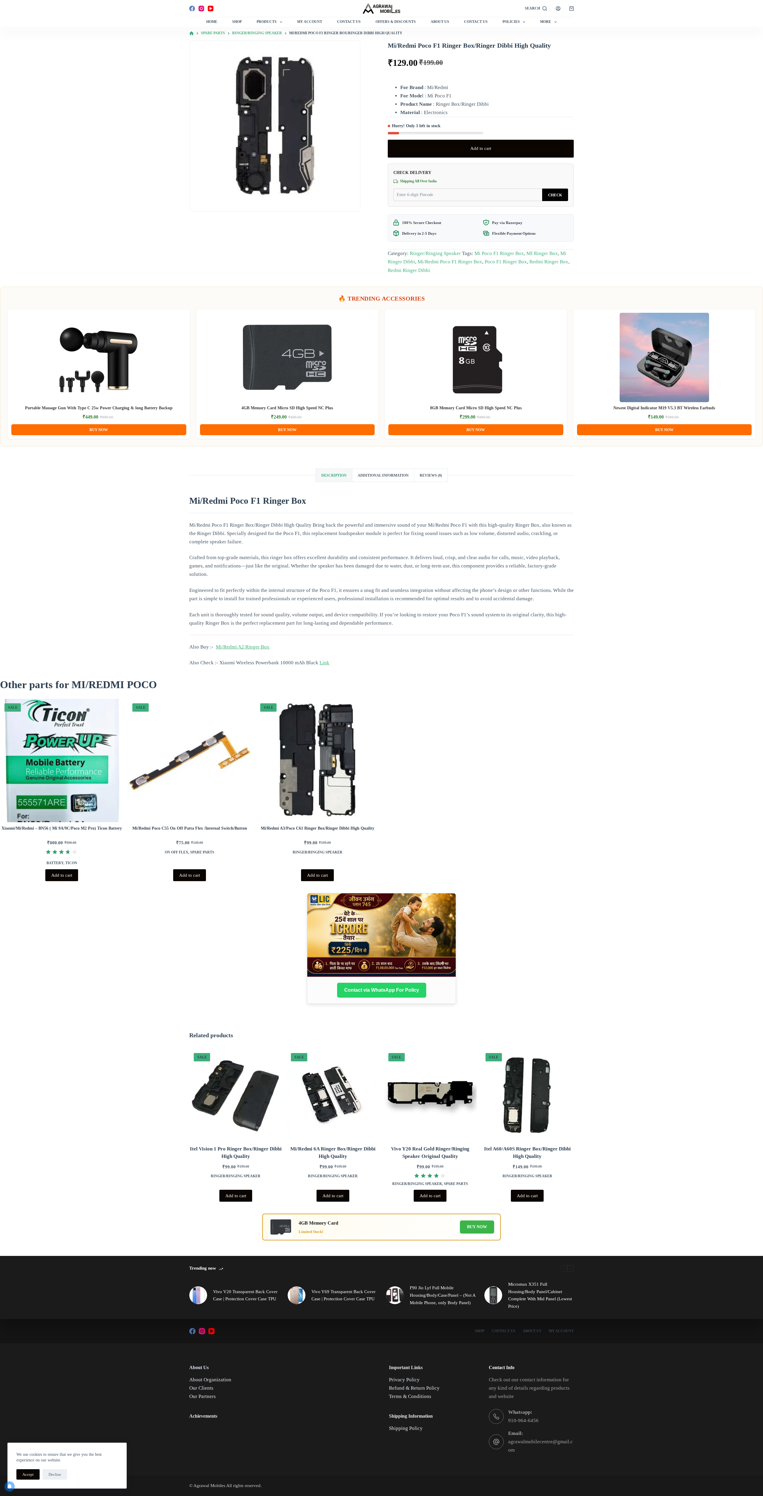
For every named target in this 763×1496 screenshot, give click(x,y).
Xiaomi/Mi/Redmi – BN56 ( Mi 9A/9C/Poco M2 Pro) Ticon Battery (61, 828)
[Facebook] (192, 8)
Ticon (71, 863)
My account (561, 1331)
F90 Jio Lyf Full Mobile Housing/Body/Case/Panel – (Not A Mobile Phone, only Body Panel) (442, 1295)
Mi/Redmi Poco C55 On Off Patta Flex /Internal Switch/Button (189, 828)
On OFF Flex (176, 852)
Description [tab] (334, 475)
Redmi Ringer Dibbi (409, 270)
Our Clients (201, 1388)
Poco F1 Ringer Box (506, 262)
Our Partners (202, 1396)
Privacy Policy (404, 1380)
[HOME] (191, 33)
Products (267, 22)
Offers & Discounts (396, 22)
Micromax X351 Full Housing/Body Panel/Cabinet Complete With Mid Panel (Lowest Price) (540, 1295)
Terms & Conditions (410, 1396)
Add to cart (480, 148)
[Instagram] (201, 8)
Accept (28, 1474)
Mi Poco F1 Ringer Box (499, 253)
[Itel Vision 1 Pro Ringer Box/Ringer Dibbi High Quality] (235, 1095)
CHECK (555, 195)
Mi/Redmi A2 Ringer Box (242, 647)
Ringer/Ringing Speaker (435, 253)
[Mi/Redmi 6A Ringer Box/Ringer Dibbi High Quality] (332, 1095)
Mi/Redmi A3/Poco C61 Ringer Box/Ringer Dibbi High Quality (317, 828)
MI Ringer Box (542, 253)
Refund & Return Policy (414, 1388)
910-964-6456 (523, 1420)
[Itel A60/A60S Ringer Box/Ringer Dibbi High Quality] (527, 1095)
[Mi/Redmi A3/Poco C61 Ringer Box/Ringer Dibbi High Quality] (317, 760)
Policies (511, 22)
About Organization (210, 1380)
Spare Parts (202, 852)
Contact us (476, 22)
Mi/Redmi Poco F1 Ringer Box (450, 262)
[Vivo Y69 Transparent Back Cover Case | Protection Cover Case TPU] (296, 1295)
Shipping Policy (406, 1428)
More (545, 22)
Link (324, 662)
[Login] (558, 8)
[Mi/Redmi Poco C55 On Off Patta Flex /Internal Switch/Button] (189, 760)
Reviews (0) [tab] (431, 475)
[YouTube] (210, 8)
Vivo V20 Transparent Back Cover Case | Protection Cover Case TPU (245, 1295)
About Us (440, 22)
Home (211, 22)
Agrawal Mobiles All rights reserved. (227, 1485)
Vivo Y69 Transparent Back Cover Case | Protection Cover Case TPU (343, 1295)
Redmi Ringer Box (548, 262)
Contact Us (349, 22)
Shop (237, 22)
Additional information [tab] (383, 475)
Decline (55, 1474)
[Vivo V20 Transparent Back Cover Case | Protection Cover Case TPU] (198, 1295)
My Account (309, 22)
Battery (54, 863)
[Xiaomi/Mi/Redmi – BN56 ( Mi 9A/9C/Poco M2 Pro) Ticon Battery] (61, 760)
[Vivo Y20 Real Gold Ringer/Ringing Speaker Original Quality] (430, 1095)
